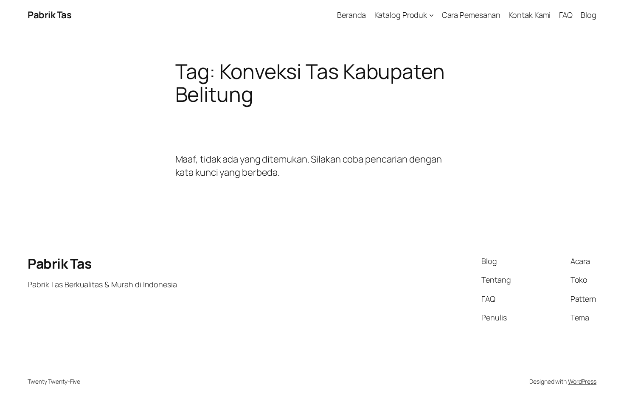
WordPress (582, 381)
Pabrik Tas (49, 14)
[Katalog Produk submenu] (431, 15)
